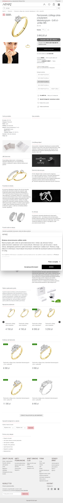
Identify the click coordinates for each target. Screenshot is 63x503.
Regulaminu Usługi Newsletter (22, 490)
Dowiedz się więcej (42, 44)
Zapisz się (25, 493)
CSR (40, 466)
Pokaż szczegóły (53, 261)
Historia (41, 464)
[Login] (44, 4)
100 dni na (44, 61)
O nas (40, 461)
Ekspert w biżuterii (7, 438)
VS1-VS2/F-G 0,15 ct (43, 74)
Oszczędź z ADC (48, 39)
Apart (7, 123)
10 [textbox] (43, 29)
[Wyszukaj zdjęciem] (7, 14)
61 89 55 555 (50, 53)
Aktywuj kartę (18, 468)
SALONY (59, 1)
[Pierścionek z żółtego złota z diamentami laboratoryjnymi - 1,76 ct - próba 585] (38, 313)
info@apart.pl (50, 486)
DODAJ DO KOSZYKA (48, 49)
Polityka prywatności (43, 475)
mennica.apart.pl (55, 463)
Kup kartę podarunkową (20, 463)
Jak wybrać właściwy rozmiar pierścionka (12, 440)
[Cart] (54, 5)
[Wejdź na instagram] (51, 489)
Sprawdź (30, 427)
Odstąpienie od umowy (7, 472)
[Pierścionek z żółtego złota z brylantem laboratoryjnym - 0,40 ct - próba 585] (11, 313)
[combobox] (44, 29)
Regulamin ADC (30, 468)
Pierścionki (10, 11)
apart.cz (53, 468)
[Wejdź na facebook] (48, 489)
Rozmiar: (39, 29)
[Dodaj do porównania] (38, 106)
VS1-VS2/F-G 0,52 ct (43, 85)
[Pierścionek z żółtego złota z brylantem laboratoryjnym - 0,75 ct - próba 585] (51, 313)
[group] (11, 322)
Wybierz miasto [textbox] (8, 427)
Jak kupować (5, 464)
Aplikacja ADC (30, 466)
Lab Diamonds (10, 125)
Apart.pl (4, 11)
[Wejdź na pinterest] (58, 489)
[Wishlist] (49, 4)
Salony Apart (42, 463)
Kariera (40, 468)
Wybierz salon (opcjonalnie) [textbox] (20, 427)
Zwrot (3, 466)
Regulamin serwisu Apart (44, 473)
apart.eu (53, 470)
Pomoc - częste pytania (7, 461)
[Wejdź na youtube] (55, 489)
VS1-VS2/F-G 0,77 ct (43, 88)
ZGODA (51, 267)
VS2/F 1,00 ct (54, 88)
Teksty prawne (42, 479)
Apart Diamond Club (8, 446)
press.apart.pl (55, 466)
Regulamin (4, 468)
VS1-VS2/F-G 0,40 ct (43, 81)
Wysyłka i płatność (6, 463)
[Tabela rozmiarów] (48, 30)
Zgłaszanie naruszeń (43, 480)
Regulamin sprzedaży (8, 449)
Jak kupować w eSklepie (8, 442)
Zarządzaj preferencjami (31, 267)
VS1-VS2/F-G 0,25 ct (43, 78)
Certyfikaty (4, 470)
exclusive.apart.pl (55, 465)
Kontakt (4, 474)
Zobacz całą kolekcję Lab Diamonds (31, 415)
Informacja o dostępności (44, 477)
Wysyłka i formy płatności (9, 444)
